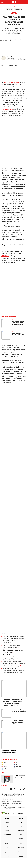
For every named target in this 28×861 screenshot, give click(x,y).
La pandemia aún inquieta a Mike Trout (18, 333)
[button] (2, 65)
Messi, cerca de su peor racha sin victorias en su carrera (19, 711)
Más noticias (23, 678)
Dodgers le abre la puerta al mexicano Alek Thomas (11, 646)
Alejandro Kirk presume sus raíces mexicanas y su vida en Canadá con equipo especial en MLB (14, 657)
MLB (14, 6)
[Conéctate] (26, 2)
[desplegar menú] (2, 2)
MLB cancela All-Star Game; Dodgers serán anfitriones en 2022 (18, 322)
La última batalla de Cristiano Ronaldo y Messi (18, 722)
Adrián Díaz (10, 57)
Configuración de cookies (16, 803)
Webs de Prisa (20, 813)
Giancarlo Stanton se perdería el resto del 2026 (13, 651)
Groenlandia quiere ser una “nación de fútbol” (11, 752)
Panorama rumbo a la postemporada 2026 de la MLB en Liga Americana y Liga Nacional (13, 670)
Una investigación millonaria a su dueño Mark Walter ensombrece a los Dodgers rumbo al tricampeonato (13, 639)
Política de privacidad (17, 801)
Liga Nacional (9, 9)
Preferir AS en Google (13, 65)
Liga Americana (18, 9)
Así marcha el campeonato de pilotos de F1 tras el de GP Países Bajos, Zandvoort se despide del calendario (12, 702)
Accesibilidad (4, 805)
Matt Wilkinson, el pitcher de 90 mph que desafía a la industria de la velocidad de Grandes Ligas (14, 664)
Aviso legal (9, 801)
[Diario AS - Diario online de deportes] (14, 2)
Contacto (3, 801)
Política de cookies (5, 803)
